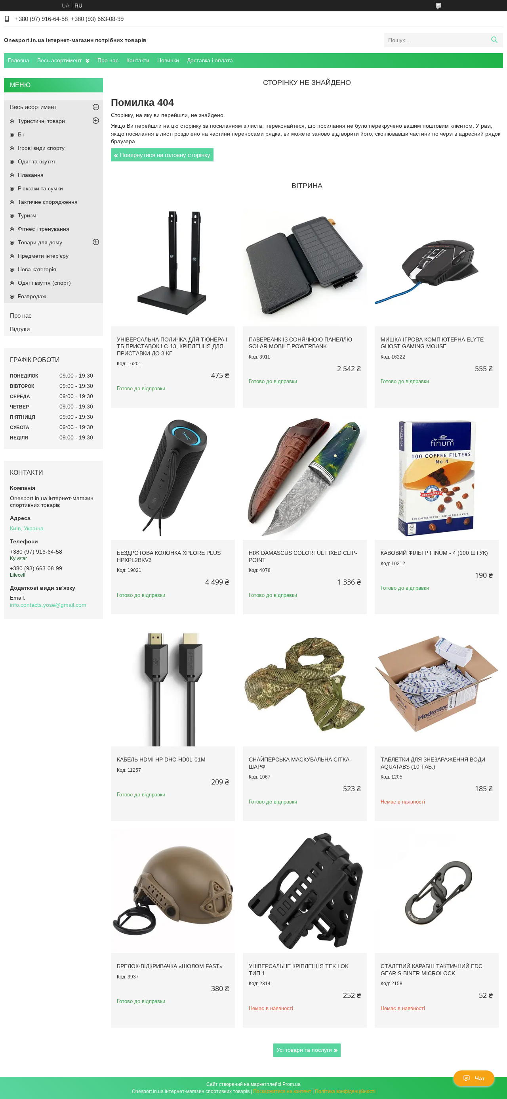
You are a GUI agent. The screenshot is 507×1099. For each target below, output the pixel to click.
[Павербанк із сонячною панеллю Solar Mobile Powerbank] (305, 264)
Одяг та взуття (36, 161)
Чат (480, 1078)
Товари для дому (40, 242)
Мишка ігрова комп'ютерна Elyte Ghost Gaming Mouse (432, 343)
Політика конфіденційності (345, 1091)
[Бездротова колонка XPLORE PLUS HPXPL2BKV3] (173, 478)
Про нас (107, 60)
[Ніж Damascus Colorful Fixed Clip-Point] (305, 478)
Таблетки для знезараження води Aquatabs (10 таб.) (433, 763)
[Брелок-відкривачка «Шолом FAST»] (173, 891)
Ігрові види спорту (41, 148)
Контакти (137, 60)
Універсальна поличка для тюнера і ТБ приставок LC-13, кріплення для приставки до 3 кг (172, 346)
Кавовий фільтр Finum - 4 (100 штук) (434, 553)
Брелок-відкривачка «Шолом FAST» (170, 966)
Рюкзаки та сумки (40, 188)
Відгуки (20, 329)
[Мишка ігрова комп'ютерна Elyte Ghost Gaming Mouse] (437, 264)
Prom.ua (291, 1084)
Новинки (168, 60)
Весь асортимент (59, 60)
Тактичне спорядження (48, 202)
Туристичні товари (41, 121)
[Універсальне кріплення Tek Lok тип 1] (305, 891)
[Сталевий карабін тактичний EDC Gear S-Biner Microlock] (437, 891)
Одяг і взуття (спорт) (44, 283)
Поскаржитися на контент (282, 1091)
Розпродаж (32, 296)
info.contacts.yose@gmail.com (48, 605)
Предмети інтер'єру (43, 256)
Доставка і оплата (210, 60)
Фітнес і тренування (43, 229)
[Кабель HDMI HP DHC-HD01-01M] (173, 684)
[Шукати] (494, 40)
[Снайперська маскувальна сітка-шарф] (305, 684)
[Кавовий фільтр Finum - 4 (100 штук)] (437, 478)
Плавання (31, 175)
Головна (18, 60)
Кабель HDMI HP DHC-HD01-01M (161, 759)
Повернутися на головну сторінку (165, 155)
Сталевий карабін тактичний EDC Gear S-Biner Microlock (431, 969)
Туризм (27, 215)
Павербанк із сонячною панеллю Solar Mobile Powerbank (300, 343)
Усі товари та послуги (304, 1050)
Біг (21, 134)
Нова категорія (37, 269)
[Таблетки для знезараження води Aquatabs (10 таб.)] (437, 684)
